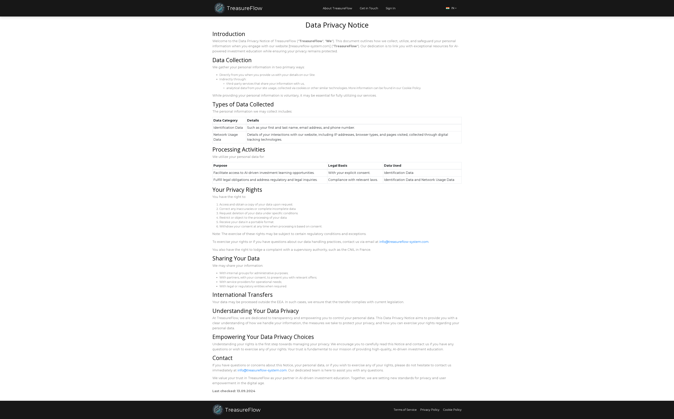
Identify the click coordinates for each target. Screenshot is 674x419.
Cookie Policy (452, 409)
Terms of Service (405, 409)
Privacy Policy (430, 409)
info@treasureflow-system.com (404, 242)
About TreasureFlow (337, 8)
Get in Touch (369, 8)
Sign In (390, 8)
